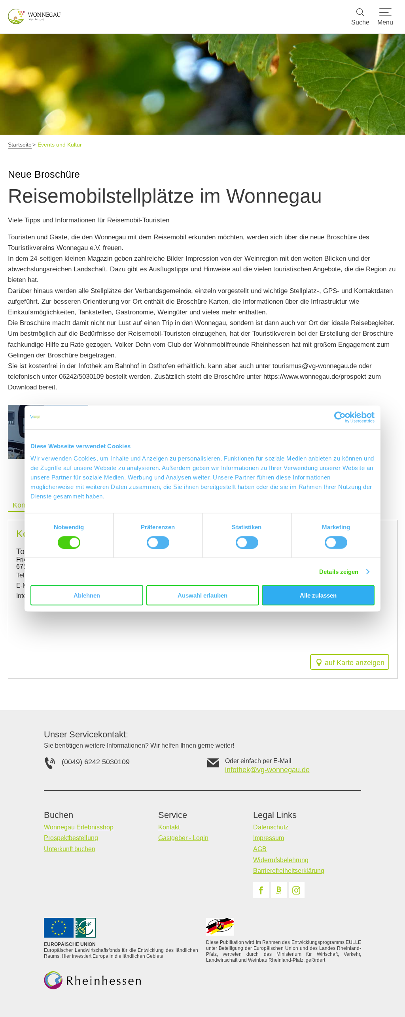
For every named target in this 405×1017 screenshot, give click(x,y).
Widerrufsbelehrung (280, 860)
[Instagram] (297, 890)
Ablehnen (87, 595)
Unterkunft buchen (69, 849)
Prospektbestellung (71, 838)
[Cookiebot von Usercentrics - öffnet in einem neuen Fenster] (340, 417)
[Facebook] (261, 890)
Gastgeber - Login (183, 838)
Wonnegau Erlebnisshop (79, 827)
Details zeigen (338, 571)
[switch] (158, 542)
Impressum (268, 838)
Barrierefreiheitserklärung (288, 870)
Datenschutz (270, 827)
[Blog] (279, 890)
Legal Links (275, 815)
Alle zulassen (318, 595)
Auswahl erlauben (202, 595)
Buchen (58, 815)
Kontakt (169, 827)
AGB (260, 849)
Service (172, 815)
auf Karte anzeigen (354, 663)
